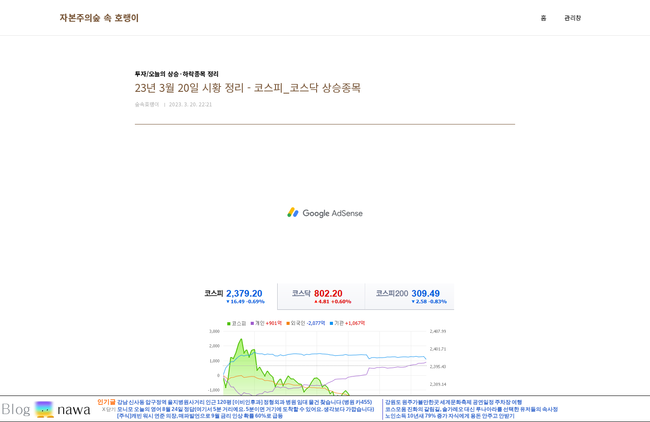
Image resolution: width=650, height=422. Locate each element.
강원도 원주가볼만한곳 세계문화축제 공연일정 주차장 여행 (453, 402)
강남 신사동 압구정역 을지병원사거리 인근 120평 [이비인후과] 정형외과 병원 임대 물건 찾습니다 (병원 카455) (244, 402)
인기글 (106, 401)
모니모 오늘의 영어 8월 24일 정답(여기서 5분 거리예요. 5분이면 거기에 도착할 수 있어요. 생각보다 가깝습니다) (245, 409)
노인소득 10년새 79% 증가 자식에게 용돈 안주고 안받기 (450, 416)
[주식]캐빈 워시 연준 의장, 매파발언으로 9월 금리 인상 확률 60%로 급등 (200, 416)
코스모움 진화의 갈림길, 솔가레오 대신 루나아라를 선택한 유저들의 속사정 (471, 409)
